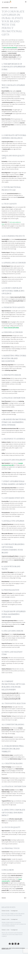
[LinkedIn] (15, 944)
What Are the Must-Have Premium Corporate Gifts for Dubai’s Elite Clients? (12, 934)
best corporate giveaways (10, 47)
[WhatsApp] (18, 944)
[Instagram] (12, 944)
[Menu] (25, 1)
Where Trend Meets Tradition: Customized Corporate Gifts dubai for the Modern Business (14, 924)
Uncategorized (5, 7)
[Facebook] (10, 944)
